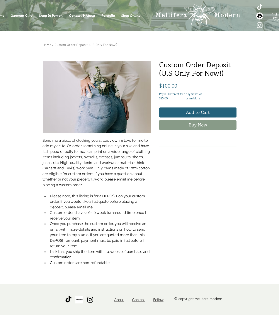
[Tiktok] (260, 7)
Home (47, 45)
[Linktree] (260, 16)
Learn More (193, 98)
